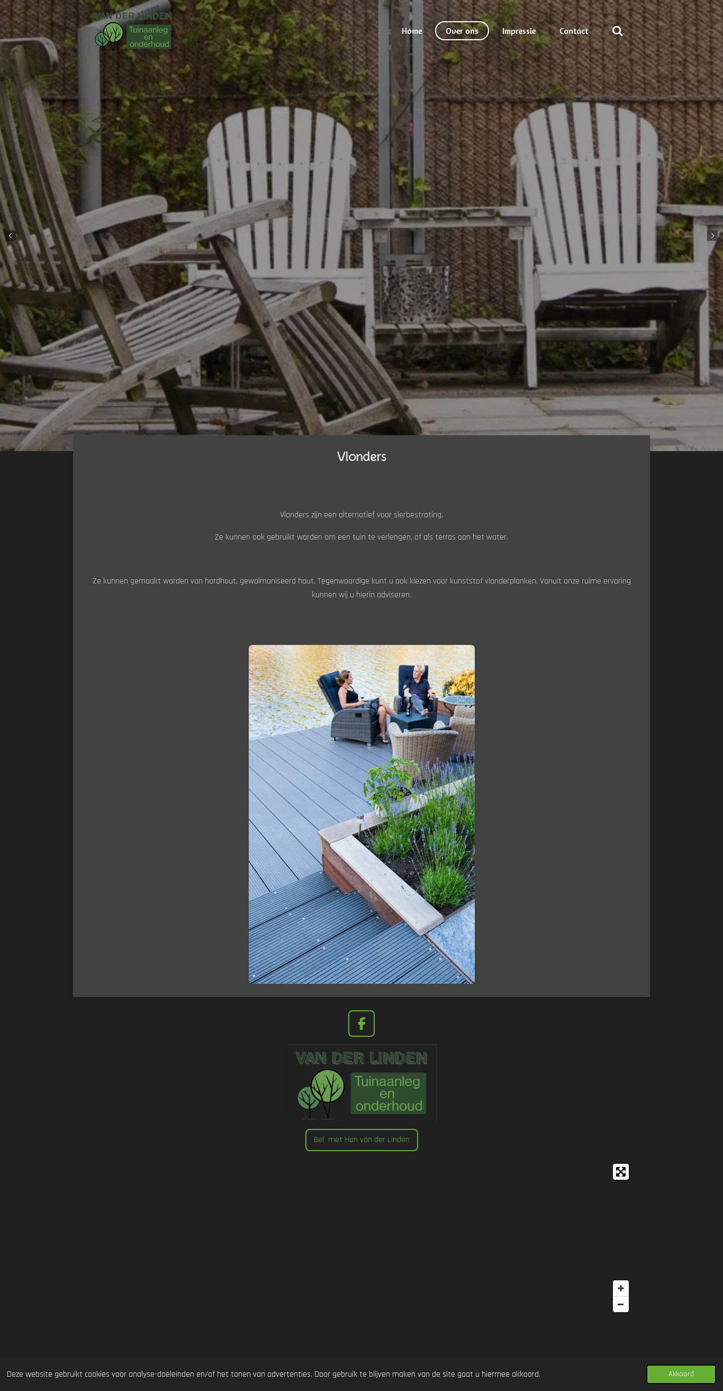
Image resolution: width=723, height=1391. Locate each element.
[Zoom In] (621, 1288)
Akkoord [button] (681, 1374)
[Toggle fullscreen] (621, 1172)
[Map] (361, 1238)
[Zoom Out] (621, 1304)
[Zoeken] (617, 30)
